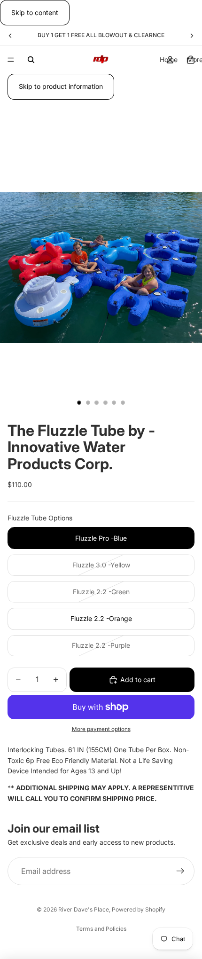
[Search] (31, 59)
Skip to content (34, 12)
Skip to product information (61, 86)
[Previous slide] (10, 35)
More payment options (101, 729)
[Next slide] (191, 35)
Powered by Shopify (138, 909)
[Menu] (11, 60)
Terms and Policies (101, 928)
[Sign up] (180, 871)
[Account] (170, 59)
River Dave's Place (83, 909)
